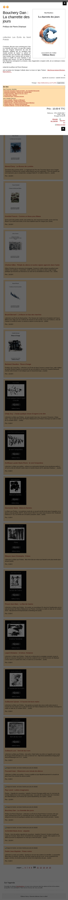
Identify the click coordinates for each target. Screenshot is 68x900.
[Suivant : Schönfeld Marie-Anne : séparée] (7, 6)
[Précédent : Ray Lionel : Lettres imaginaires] (4, 6)
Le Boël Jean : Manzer (10, 95)
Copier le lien (60, 83)
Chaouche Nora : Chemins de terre (14, 96)
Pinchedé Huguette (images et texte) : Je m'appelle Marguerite (21, 90)
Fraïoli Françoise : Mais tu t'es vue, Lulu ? (16, 93)
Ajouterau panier (54, 120)
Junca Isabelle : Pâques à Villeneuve (14, 100)
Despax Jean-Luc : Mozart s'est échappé (15, 104)
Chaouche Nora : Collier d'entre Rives (14, 101)
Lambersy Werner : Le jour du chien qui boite (17, 105)
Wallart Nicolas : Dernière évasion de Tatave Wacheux (19, 102)
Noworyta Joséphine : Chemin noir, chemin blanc (18, 92)
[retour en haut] (60, 124)
